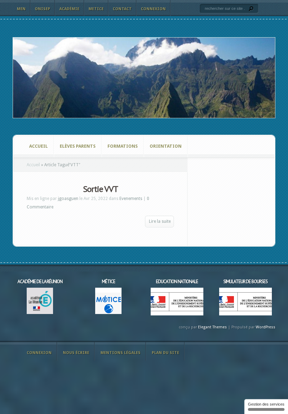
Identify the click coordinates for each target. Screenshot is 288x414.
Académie (69, 9)
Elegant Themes (212, 327)
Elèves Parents (78, 146)
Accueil (38, 146)
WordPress (265, 327)
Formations (122, 146)
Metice (96, 9)
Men (21, 9)
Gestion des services (266, 404)
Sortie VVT (100, 188)
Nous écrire (76, 352)
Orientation (166, 146)
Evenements (130, 198)
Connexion (153, 9)
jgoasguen (68, 198)
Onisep (42, 9)
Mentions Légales (120, 352)
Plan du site (165, 352)
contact (122, 9)
